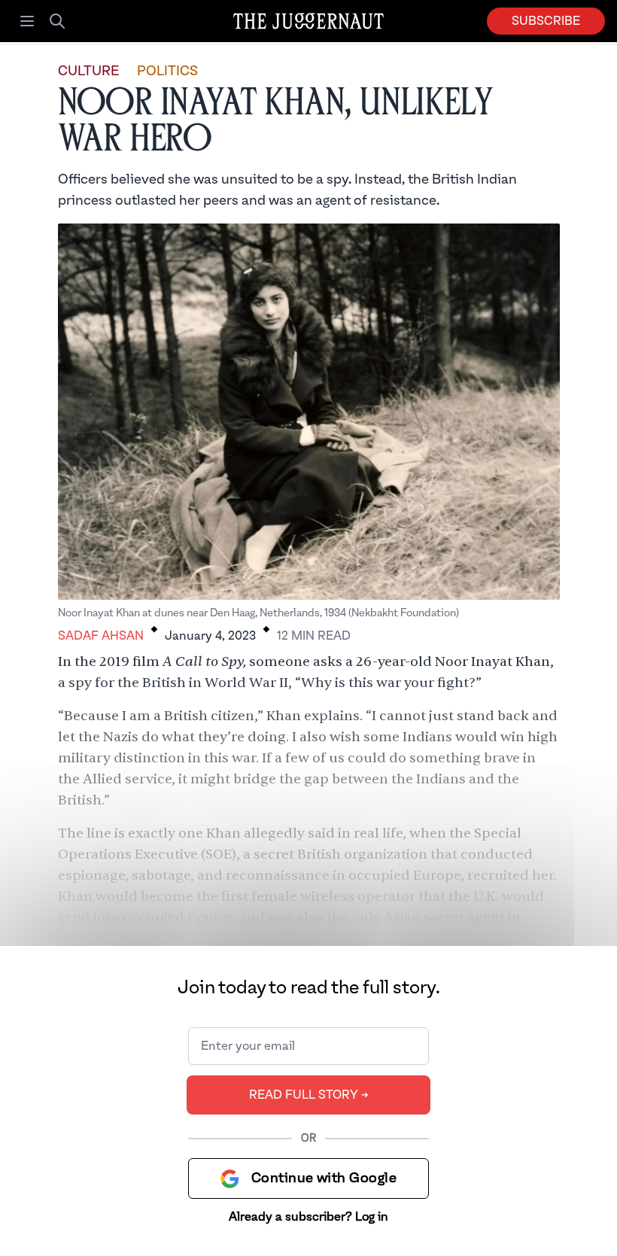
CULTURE (88, 71)
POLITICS (167, 71)
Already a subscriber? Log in (308, 1217)
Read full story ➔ (309, 1095)
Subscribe (546, 21)
